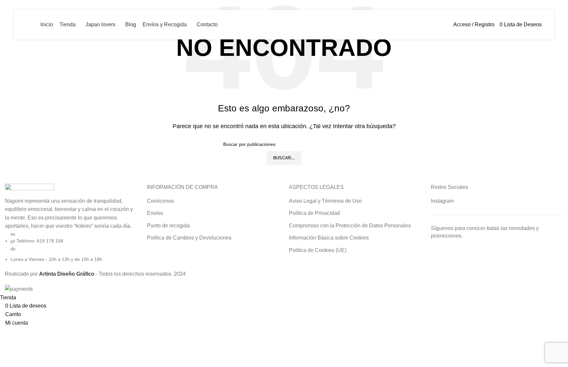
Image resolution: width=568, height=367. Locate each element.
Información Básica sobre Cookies (329, 238)
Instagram (442, 201)
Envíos (155, 213)
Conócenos (160, 201)
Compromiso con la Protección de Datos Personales (350, 225)
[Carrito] (544, 24)
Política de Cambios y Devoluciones (189, 238)
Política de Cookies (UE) (317, 250)
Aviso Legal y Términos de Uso (325, 201)
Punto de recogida (168, 225)
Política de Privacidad (314, 213)
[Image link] (29, 190)
